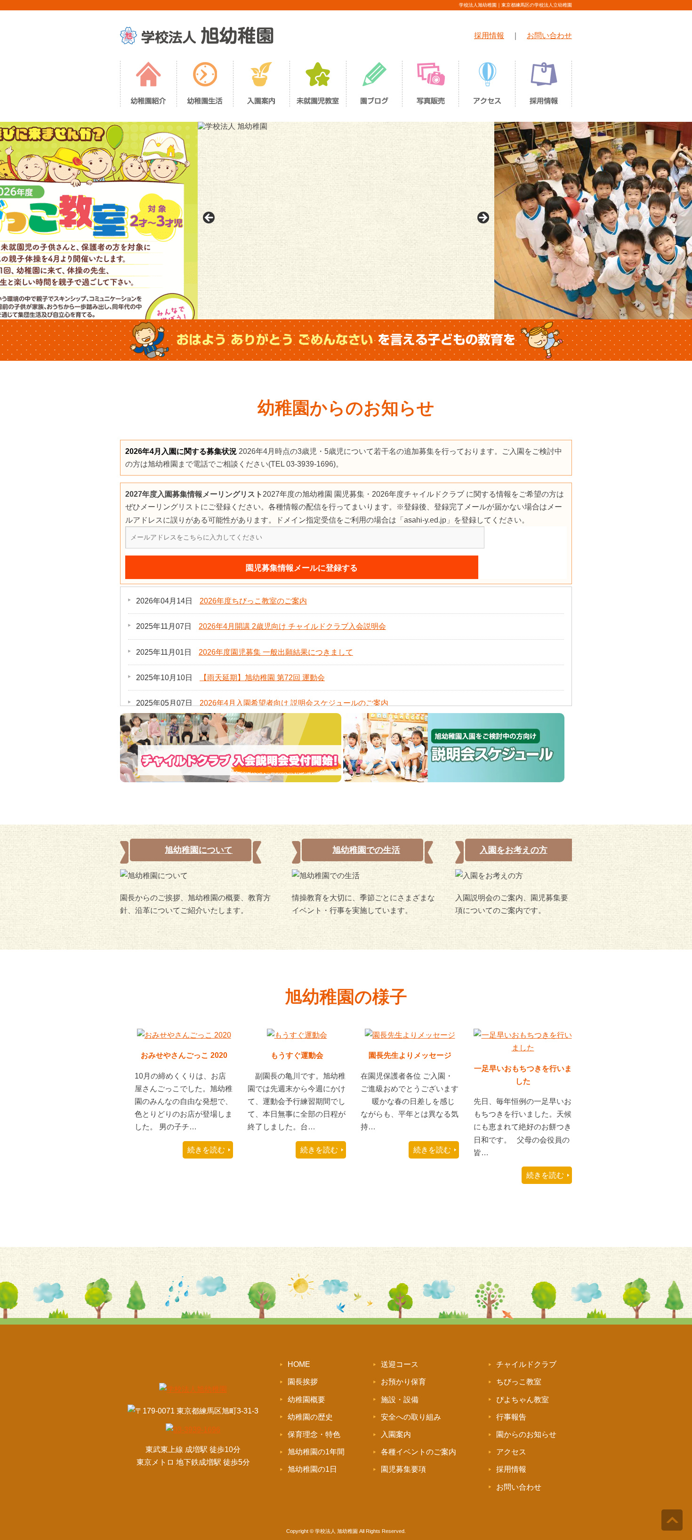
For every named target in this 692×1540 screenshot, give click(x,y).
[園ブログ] (374, 86)
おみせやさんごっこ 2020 (184, 1055)
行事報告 (511, 1417)
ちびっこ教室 (518, 1382)
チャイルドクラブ (526, 1364)
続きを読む (206, 1150)
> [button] (482, 218)
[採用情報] (543, 86)
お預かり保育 (403, 1382)
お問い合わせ (549, 36)
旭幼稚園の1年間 (316, 1452)
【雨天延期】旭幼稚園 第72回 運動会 (262, 678)
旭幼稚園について (199, 850)
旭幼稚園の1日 (312, 1469)
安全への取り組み (411, 1417)
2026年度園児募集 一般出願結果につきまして (276, 652)
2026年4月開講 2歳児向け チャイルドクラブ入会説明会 (292, 626)
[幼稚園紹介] (148, 86)
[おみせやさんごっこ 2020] (184, 1035)
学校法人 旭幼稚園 (336, 1531)
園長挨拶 (303, 1382)
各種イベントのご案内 (418, 1452)
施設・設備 (399, 1400)
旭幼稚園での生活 (366, 850)
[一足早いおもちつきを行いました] (523, 1048)
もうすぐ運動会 (297, 1055)
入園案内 (396, 1434)
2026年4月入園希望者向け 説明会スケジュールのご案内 (294, 703)
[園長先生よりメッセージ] (410, 1035)
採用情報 (489, 36)
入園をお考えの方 (513, 850)
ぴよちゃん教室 (522, 1400)
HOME (299, 1364)
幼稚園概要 (306, 1400)
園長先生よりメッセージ (410, 1055)
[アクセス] (487, 86)
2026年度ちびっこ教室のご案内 (253, 601)
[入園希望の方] (261, 86)
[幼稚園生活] (205, 86)
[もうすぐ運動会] (297, 1035)
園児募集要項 (403, 1469)
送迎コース (399, 1364)
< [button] (209, 218)
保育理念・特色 (314, 1434)
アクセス (511, 1452)
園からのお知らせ (526, 1434)
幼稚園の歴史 (310, 1417)
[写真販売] (430, 86)
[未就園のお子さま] (318, 86)
